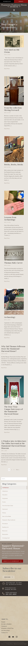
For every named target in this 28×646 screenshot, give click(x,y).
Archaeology (9, 317)
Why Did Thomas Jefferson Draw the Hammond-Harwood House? (13, 348)
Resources (4, 531)
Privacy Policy (10, 643)
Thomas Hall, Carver (13, 263)
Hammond (5, 509)
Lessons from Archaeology (10, 218)
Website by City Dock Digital (20, 643)
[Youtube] (13, 636)
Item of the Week (6, 516)
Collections (5, 491)
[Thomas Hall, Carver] (14, 253)
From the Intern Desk (7, 505)
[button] (7, 1)
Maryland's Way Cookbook (8, 520)
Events (4, 502)
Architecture (5, 487)
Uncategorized (6, 538)
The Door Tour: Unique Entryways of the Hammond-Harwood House (13, 410)
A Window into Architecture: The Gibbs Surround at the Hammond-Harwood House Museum (13, 444)
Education (4, 495)
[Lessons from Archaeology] (14, 202)
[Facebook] (9, 636)
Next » (17, 469)
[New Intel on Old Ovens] (14, 41)
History (4, 513)
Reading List (5, 527)
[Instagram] (16, 636)
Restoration (5, 534)
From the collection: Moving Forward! (13, 109)
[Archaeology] (14, 301)
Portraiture (5, 523)
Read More (7, 68)
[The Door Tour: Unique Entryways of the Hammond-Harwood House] (14, 389)
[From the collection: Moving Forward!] (14, 90)
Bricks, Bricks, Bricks (13, 164)
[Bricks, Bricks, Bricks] (14, 149)
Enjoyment (5, 498)
